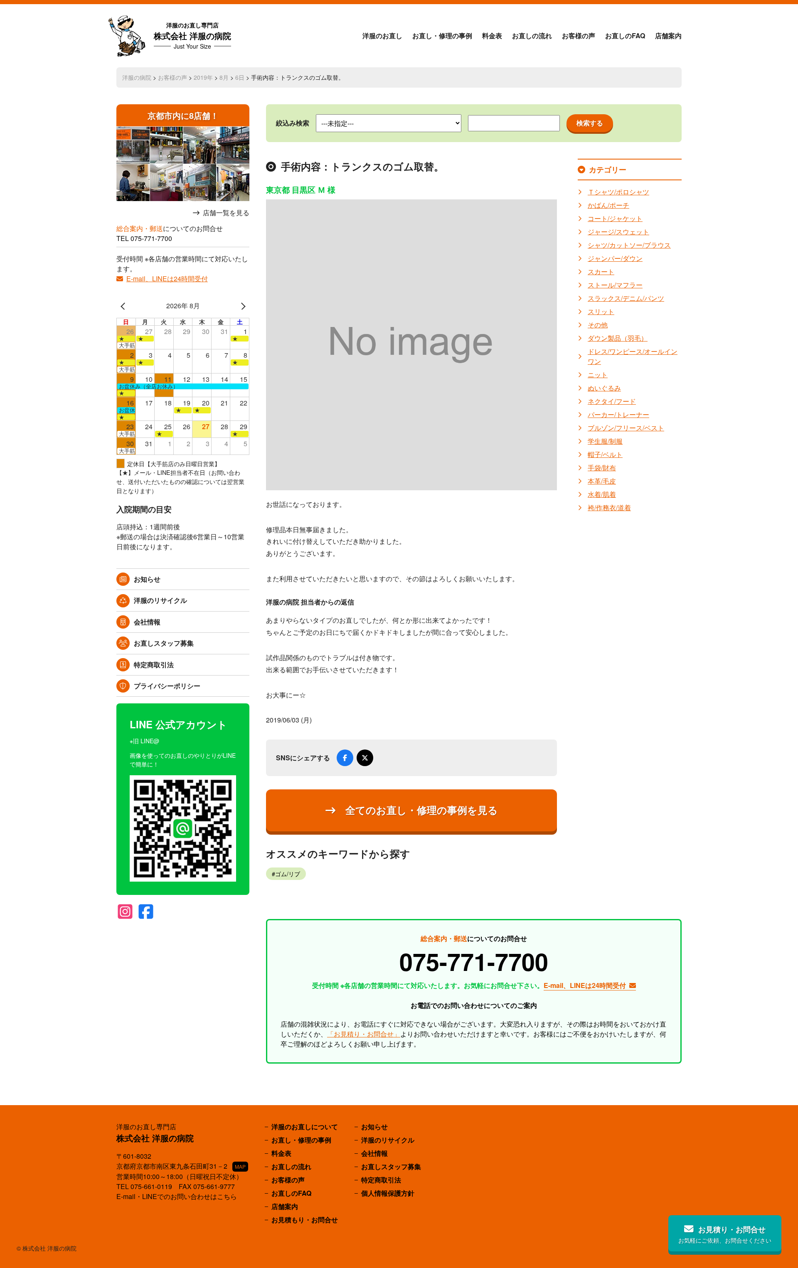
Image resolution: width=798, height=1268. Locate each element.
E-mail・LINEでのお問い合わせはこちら (176, 1196)
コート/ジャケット (615, 218)
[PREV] (124, 306)
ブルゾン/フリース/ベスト (626, 427)
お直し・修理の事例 (442, 35)
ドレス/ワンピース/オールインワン (632, 356)
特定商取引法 (154, 664)
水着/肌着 (602, 494)
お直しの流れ (532, 35)
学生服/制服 (605, 441)
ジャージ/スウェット (618, 231)
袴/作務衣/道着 (609, 507)
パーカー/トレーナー (618, 414)
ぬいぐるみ (604, 388)
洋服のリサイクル (160, 600)
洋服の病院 (136, 77)
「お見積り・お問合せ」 (363, 1034)
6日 (239, 77)
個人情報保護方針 (387, 1193)
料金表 (492, 35)
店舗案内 (668, 35)
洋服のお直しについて (304, 1126)
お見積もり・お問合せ (304, 1219)
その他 (598, 324)
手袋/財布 (602, 467)
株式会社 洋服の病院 (192, 35)
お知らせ (147, 579)
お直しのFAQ (625, 35)
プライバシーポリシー (167, 686)
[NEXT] (241, 306)
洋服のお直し (382, 35)
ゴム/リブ (287, 874)
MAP (240, 1166)
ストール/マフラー (615, 285)
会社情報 (147, 622)
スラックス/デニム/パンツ (626, 298)
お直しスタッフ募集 (164, 643)
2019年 (203, 77)
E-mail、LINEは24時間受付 (167, 278)
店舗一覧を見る (226, 212)
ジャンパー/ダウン (615, 258)
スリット (601, 311)
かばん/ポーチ (608, 205)
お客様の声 (578, 35)
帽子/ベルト (605, 454)
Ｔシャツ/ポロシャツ (618, 192)
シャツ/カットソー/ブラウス (629, 245)
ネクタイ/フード (612, 401)
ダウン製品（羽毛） (618, 338)
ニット (598, 374)
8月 (224, 77)
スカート (601, 271)
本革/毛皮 (602, 481)
